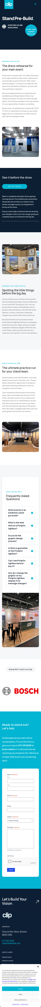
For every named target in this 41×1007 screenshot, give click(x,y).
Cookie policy (16, 1004)
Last (8, 785)
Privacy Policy (24, 1004)
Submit (11, 870)
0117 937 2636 (8, 940)
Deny (20, 994)
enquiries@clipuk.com (11, 943)
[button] (38, 967)
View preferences (20, 1000)
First (8, 777)
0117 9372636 (24, 745)
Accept (20, 989)
